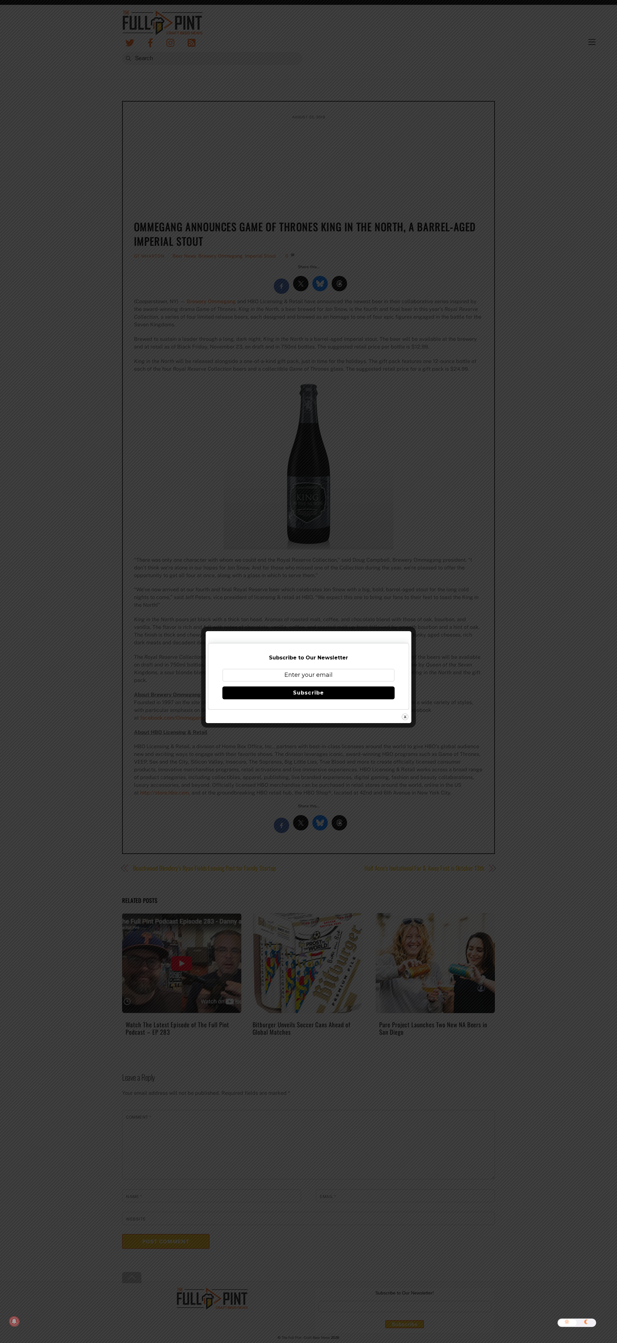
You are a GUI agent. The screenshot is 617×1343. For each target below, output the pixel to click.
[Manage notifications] (14, 1321)
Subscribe (308, 693)
